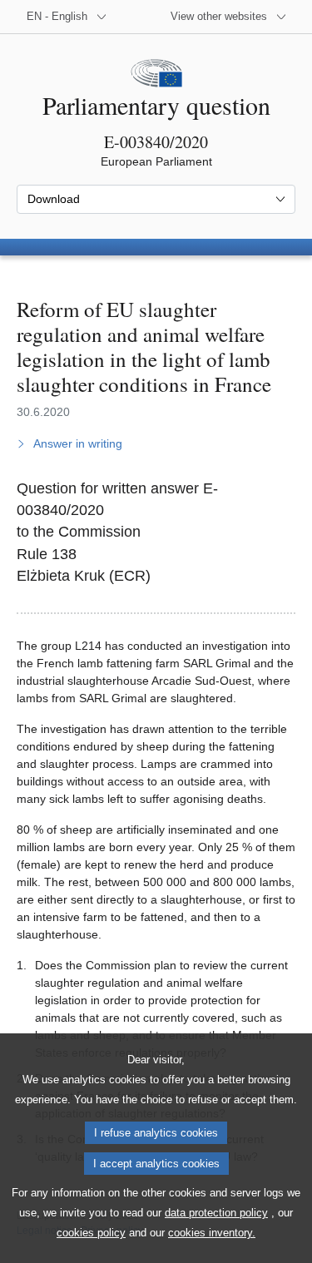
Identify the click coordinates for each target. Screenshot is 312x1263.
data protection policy (216, 1212)
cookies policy (91, 1232)
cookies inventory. (211, 1232)
